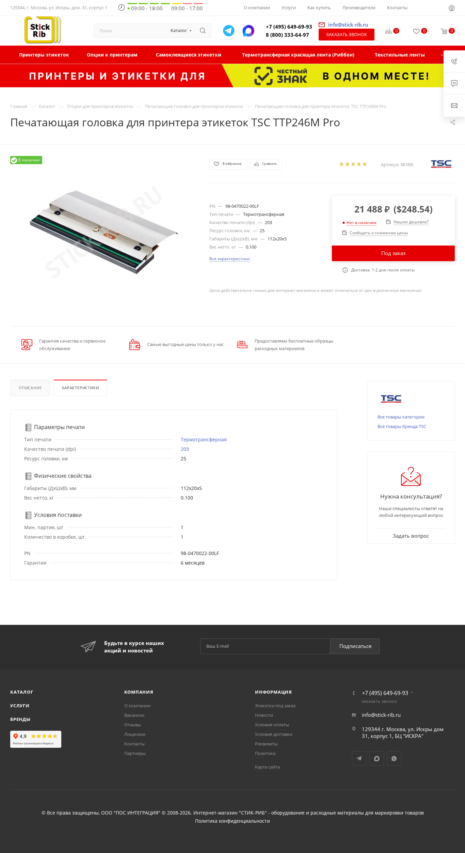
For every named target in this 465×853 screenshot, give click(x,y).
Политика (265, 753)
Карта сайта (267, 767)
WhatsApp (394, 758)
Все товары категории (401, 417)
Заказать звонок (346, 34)
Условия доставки (273, 734)
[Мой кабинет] (452, 9)
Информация (273, 692)
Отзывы (132, 725)
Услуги (20, 705)
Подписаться (355, 646)
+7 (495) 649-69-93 (289, 26)
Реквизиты (266, 744)
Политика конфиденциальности (232, 821)
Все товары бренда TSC (402, 426)
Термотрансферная (204, 439)
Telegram (359, 758)
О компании (137, 705)
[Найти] (202, 30)
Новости (264, 715)
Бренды (20, 719)
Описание (30, 387)
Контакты (134, 744)
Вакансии (134, 715)
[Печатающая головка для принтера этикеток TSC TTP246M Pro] (103, 232)
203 (185, 449)
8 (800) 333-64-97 (287, 34)
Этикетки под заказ (275, 705)
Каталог (21, 692)
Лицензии (134, 734)
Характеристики (80, 387)
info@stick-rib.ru (381, 714)
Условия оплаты (272, 725)
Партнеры (135, 753)
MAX (376, 758)
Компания (139, 692)
